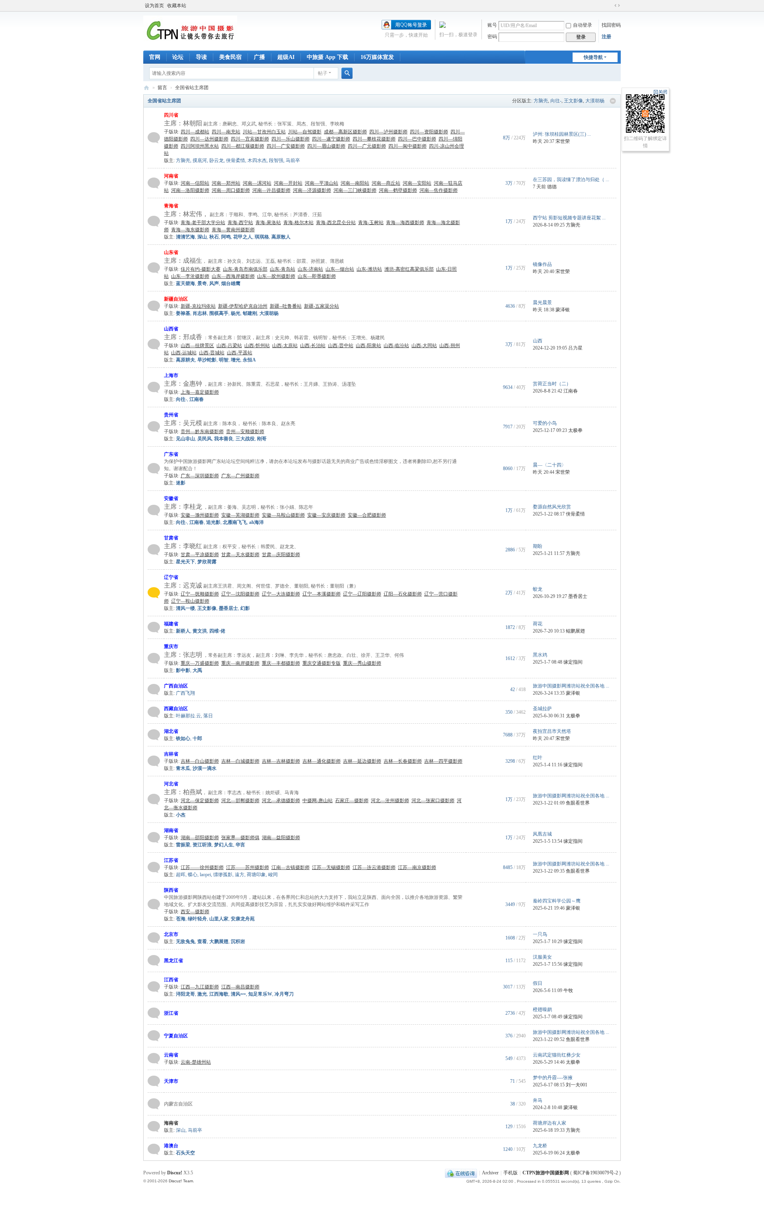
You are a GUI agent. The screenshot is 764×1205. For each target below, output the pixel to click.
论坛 (177, 57)
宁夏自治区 (176, 1036)
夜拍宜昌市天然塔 (552, 731)
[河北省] (154, 799)
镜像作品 (542, 264)
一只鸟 (540, 934)
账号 (492, 25)
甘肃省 (171, 538)
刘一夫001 (576, 1085)
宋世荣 (562, 141)
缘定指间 (573, 662)
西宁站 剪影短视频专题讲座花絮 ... (569, 218)
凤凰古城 (542, 834)
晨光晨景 (542, 302)
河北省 (171, 784)
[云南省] (154, 1058)
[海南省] (154, 1126)
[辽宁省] (154, 592)
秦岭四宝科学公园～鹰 (557, 901)
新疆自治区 (176, 299)
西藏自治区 (176, 708)
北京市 (171, 934)
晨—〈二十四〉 (549, 465)
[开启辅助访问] (610, 5)
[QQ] (461, 1173)
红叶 (537, 757)
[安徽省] (154, 510)
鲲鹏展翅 (575, 631)
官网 (154, 57)
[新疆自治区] (154, 306)
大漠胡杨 (594, 101)
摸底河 (200, 160)
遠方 (239, 874)
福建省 (171, 624)
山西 (537, 341)
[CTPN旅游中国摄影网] (190, 30)
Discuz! (174, 1173)
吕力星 (575, 348)
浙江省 (171, 1013)
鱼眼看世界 (578, 803)
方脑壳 (541, 101)
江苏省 (171, 860)
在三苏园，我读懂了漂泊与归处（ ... (571, 179)
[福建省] (154, 627)
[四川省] (154, 137)
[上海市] (154, 387)
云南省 (171, 1055)
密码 (492, 36)
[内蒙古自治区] (154, 1103)
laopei (205, 874)
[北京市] (154, 937)
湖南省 (171, 830)
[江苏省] (154, 867)
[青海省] (154, 221)
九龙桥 (540, 1145)
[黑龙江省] (154, 960)
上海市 (171, 375)
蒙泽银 (562, 309)
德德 (552, 186)
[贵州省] (154, 426)
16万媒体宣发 (377, 57)
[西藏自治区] (154, 712)
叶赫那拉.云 (188, 716)
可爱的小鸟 (545, 423)
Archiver (490, 1173)
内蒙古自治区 (178, 1104)
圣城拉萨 (542, 708)
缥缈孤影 (222, 874)
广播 (259, 57)
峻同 (273, 874)
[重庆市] (154, 658)
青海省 (171, 206)
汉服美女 (542, 957)
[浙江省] (154, 1013)
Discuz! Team (181, 1181)
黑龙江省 (173, 960)
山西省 (171, 329)
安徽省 (171, 498)
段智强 (276, 160)
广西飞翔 (185, 693)
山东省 (171, 252)
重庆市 (171, 646)
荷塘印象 (256, 874)
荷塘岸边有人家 (549, 1123)
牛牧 (568, 990)
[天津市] (154, 1081)
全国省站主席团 (164, 101)
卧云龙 (216, 160)
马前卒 (293, 160)
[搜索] (347, 73)
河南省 (171, 176)
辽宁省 (171, 577)
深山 (180, 1130)
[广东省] (154, 468)
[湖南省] (154, 837)
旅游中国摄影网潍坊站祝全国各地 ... (571, 686)
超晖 (180, 874)
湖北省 (171, 731)
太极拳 (575, 430)
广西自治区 (176, 686)
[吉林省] (154, 761)
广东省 (171, 454)
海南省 (171, 1123)
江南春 (570, 391)
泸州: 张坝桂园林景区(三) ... (562, 134)
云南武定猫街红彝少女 (557, 1055)
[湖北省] (154, 734)
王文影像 (573, 101)
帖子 (322, 73)
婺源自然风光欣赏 (552, 507)
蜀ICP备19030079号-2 (595, 1173)
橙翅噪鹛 (542, 1009)
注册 (606, 36)
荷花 (537, 624)
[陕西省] (154, 904)
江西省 (171, 979)
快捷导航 (593, 57)
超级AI (285, 57)
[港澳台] (154, 1149)
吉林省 (171, 754)
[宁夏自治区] (154, 1035)
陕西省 (171, 890)
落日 (208, 716)
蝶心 (192, 874)
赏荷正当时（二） (552, 384)
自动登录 (582, 25)
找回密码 (611, 25)
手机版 (510, 1173)
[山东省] (154, 267)
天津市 (171, 1081)
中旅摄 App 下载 (327, 57)
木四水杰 (257, 160)
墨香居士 (577, 596)
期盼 (537, 546)
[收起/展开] (612, 101)
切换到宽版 (617, 5)
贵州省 (171, 415)
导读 (201, 57)
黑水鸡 (540, 655)
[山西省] (154, 344)
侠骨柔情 (235, 160)
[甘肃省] (154, 549)
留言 (162, 87)
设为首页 (154, 5)
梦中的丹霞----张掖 (553, 1077)
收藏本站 (176, 5)
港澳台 (171, 1145)
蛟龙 (537, 589)
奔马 (537, 1100)
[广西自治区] (154, 689)
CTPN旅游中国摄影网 (146, 88)
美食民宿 (230, 57)
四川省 (171, 115)
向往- (555, 101)
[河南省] (154, 183)
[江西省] (154, 986)
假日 (537, 983)
